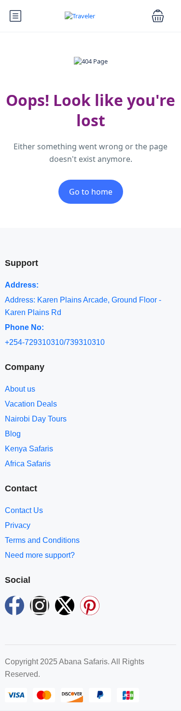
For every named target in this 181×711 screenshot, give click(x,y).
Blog (13, 434)
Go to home (90, 191)
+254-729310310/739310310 (55, 342)
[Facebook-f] (14, 605)
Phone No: (24, 327)
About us (20, 389)
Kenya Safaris (29, 449)
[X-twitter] (64, 605)
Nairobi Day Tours (36, 419)
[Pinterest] (89, 605)
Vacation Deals (31, 404)
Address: (22, 285)
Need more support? (40, 555)
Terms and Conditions (42, 540)
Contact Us (24, 510)
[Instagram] (39, 605)
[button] (158, 16)
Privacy (17, 525)
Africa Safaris (28, 464)
